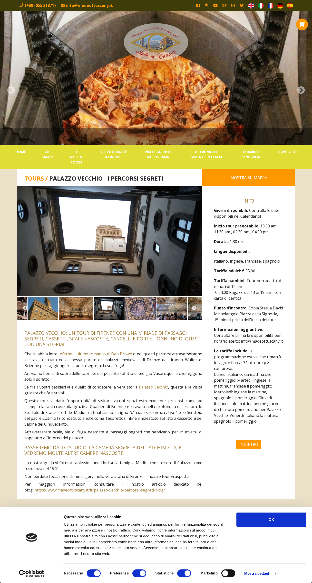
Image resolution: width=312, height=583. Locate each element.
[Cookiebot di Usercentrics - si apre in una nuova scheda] (31, 573)
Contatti (287, 151)
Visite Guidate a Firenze (113, 154)
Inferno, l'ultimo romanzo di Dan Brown (95, 354)
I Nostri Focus (76, 156)
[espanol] (290, 5)
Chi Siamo (47, 154)
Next (194, 308)
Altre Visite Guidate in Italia (206, 154)
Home (20, 151)
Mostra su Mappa (248, 177)
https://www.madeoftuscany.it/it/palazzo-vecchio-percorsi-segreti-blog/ (99, 490)
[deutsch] (280, 5)
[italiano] (261, 5)
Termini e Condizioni (251, 154)
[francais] (270, 5)
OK (271, 519)
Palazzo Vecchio (153, 387)
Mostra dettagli (257, 573)
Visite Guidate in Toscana (158, 154)
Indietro (248, 444)
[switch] (139, 573)
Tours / (36, 178)
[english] (251, 5)
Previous (25, 308)
